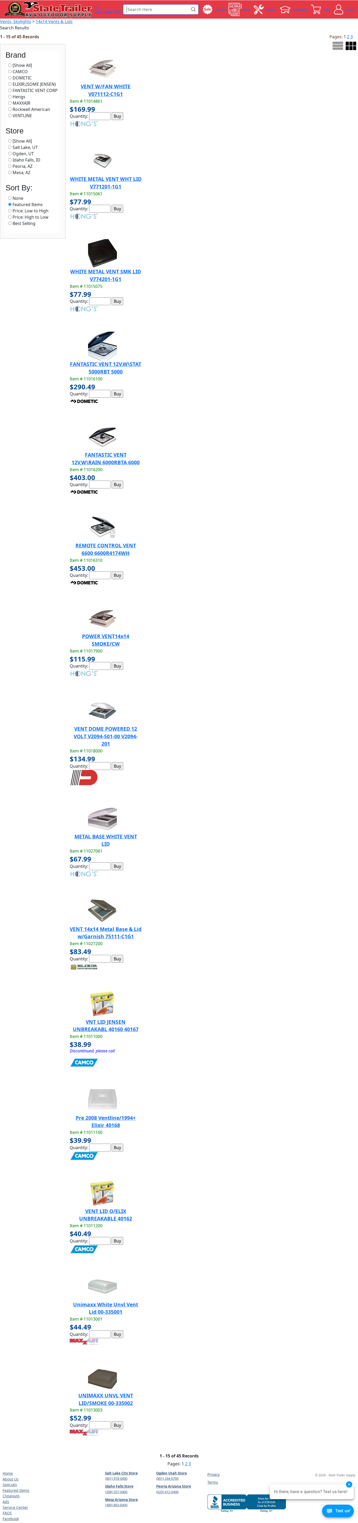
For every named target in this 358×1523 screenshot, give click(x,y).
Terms (212, 1482)
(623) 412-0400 (167, 1491)
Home (8, 1473)
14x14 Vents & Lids (54, 21)
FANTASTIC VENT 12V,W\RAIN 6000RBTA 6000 (106, 458)
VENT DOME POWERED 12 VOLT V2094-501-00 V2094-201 (106, 736)
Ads (6, 1501)
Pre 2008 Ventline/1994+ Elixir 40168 (106, 1121)
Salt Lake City (108, 11)
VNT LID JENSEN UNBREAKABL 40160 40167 (106, 1025)
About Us (11, 1479)
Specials (10, 1484)
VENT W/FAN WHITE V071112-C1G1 (106, 90)
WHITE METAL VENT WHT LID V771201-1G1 (106, 182)
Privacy (213, 1474)
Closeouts (11, 1495)
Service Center (15, 1507)
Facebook (11, 1518)
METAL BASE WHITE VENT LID (105, 840)
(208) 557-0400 (116, 1491)
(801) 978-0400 (116, 1478)
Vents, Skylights (15, 21)
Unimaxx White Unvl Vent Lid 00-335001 (105, 1308)
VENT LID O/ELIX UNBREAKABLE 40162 (105, 1215)
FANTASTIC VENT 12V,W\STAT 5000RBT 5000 (105, 367)
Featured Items (16, 1490)
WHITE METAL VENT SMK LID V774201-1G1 (105, 275)
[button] (193, 9)
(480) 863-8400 (116, 1505)
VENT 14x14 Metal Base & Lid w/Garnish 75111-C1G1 (106, 932)
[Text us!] (338, 1512)
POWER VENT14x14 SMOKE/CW (105, 640)
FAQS (7, 1512)
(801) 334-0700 (167, 1478)
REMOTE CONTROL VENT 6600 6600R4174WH (105, 549)
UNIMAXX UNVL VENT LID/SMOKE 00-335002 (105, 1399)
